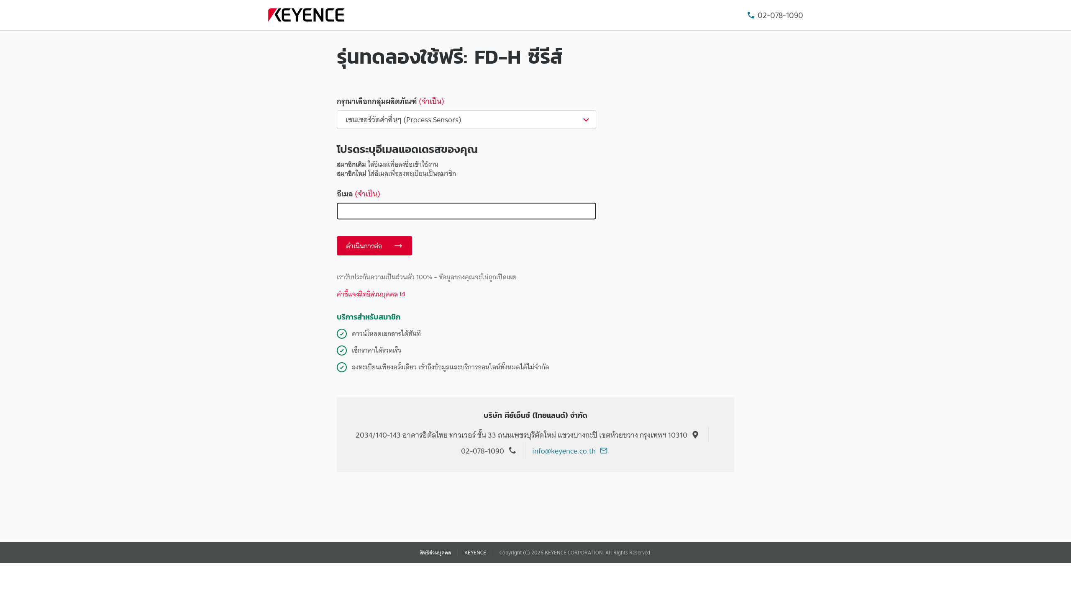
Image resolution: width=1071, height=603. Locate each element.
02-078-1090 (780, 15)
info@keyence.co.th (564, 450)
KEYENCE (475, 553)
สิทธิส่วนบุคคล (435, 553)
